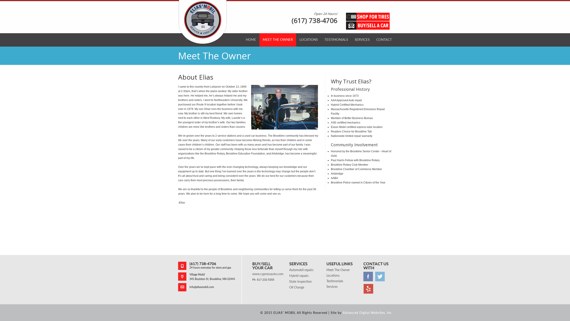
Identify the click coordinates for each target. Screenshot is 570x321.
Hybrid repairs (299, 276)
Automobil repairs (301, 270)
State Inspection (300, 281)
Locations (308, 39)
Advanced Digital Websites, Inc (367, 313)
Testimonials (336, 39)
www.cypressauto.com (267, 274)
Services (362, 39)
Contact (384, 39)
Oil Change (296, 287)
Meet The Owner (278, 39)
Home (251, 39)
